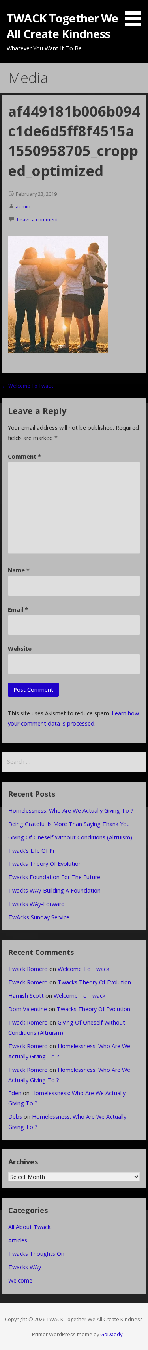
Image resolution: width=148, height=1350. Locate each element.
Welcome (20, 1280)
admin (23, 206)
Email (18, 609)
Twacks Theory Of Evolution (45, 863)
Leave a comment (37, 219)
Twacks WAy (24, 1267)
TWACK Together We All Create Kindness (62, 25)
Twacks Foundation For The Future (54, 877)
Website (20, 648)
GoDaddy (111, 1334)
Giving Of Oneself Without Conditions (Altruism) (70, 837)
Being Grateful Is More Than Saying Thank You (69, 824)
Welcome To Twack (83, 969)
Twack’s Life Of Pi (31, 850)
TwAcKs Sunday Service (38, 917)
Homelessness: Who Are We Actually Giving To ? (70, 810)
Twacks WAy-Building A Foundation (54, 890)
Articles (17, 1240)
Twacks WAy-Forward (36, 904)
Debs (15, 1116)
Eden (14, 1093)
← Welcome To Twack (27, 385)
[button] (135, 14)
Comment (24, 456)
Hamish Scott (26, 995)
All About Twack (29, 1227)
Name (19, 570)
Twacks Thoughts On (36, 1253)
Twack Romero (28, 969)
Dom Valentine (27, 1009)
